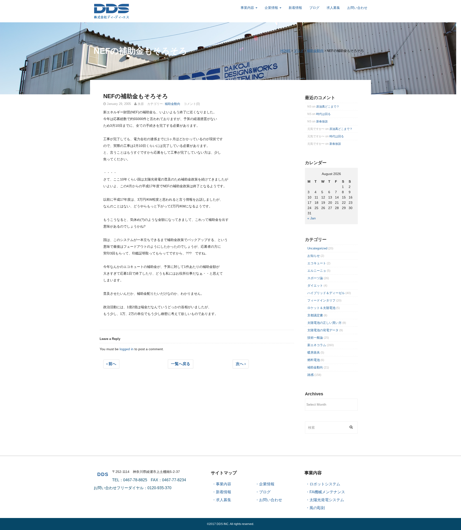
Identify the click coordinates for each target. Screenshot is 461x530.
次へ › (241, 364)
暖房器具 (313, 352)
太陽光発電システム (326, 500)
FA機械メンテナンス (327, 492)
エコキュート (316, 263)
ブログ (314, 8)
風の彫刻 (317, 508)
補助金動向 (315, 51)
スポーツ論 (315, 278)
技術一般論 (315, 337)
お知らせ (313, 256)
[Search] (351, 427)
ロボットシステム (324, 484)
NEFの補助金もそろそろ (135, 96)
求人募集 (333, 8)
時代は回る (323, 114)
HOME (285, 51)
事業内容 (248, 8)
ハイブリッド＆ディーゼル (326, 293)
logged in (126, 349)
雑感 (310, 375)
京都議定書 (315, 315)
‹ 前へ (111, 364)
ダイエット (315, 285)
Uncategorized (317, 248)
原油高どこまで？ (327, 106)
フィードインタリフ (321, 300)
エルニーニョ (316, 270)
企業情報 (272, 8)
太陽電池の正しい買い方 (324, 323)
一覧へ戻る (180, 364)
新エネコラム (316, 345)
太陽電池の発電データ (323, 330)
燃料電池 (313, 360)
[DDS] (112, 11)
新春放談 (322, 121)
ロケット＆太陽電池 (321, 308)
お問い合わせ (357, 8)
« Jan (311, 218)
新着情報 (295, 8)
